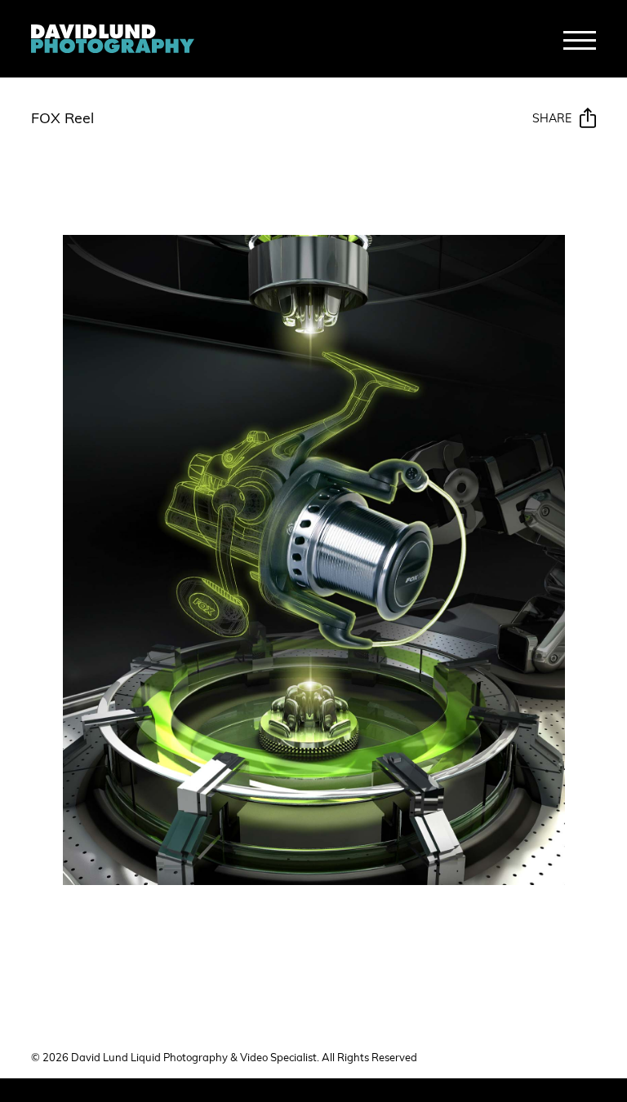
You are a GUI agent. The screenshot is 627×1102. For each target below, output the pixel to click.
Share (551, 119)
